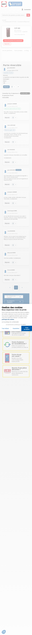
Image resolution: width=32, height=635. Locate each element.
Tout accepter (27, 328)
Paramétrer (16, 328)
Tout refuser (5, 328)
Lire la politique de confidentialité (10, 322)
